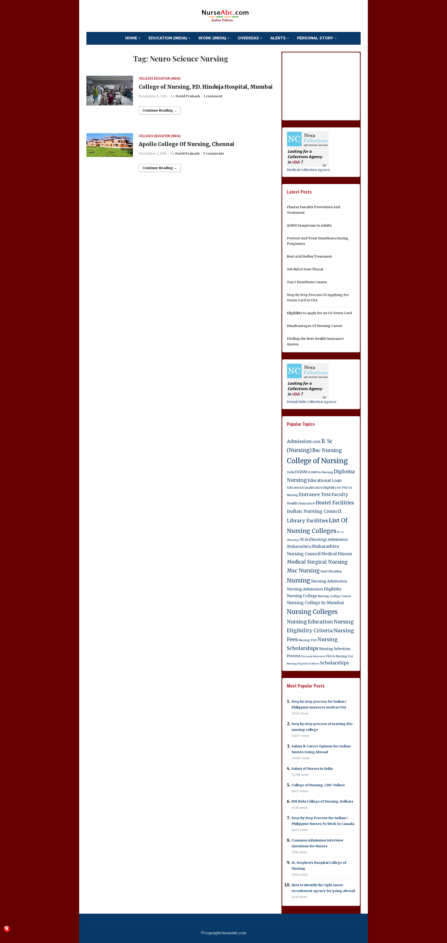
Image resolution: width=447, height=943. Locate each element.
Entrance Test (315, 494)
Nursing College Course (334, 596)
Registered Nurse (308, 663)
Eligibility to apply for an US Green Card (319, 313)
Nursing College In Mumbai (315, 602)
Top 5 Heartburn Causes (307, 282)
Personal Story (315, 38)
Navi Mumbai (331, 571)
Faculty (340, 494)
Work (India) (212, 38)
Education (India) (168, 38)
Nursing (298, 580)
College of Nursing (317, 460)
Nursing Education (310, 622)
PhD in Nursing (336, 656)
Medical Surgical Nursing (317, 562)
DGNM (301, 472)
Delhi (290, 472)
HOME (131, 38)
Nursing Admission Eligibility (314, 589)
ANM (316, 442)
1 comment (213, 96)
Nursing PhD (307, 640)
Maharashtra (299, 546)
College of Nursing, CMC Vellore (318, 785)
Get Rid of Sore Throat (305, 269)
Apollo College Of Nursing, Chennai (186, 144)
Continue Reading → (159, 110)
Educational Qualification (304, 487)
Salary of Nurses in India (312, 768)
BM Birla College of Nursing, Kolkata (322, 802)
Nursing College (302, 595)
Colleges (146, 78)
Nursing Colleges (312, 612)
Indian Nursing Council (314, 511)
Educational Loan (325, 480)
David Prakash (188, 96)
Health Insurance (301, 503)
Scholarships (334, 663)
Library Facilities (307, 521)
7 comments (213, 153)
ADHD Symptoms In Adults (309, 225)
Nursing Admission (329, 581)
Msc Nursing (303, 571)
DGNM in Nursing (320, 472)
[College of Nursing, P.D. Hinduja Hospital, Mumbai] (109, 90)
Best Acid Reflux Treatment (309, 256)
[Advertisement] (322, 85)
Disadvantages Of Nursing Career (314, 326)
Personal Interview (313, 656)
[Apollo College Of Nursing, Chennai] (109, 145)
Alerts (278, 38)
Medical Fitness (336, 553)
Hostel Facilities (335, 503)
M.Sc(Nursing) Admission (324, 539)
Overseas (248, 38)
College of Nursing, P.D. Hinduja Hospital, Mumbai (206, 87)
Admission (299, 441)
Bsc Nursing (327, 450)
